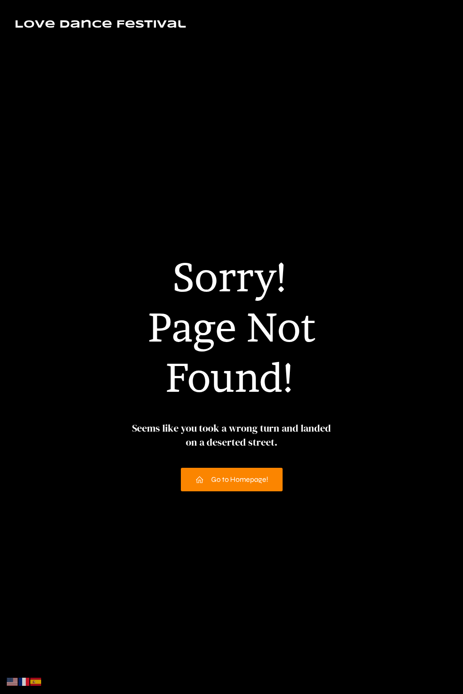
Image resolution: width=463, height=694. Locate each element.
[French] (24, 681)
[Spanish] (36, 681)
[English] (13, 681)
